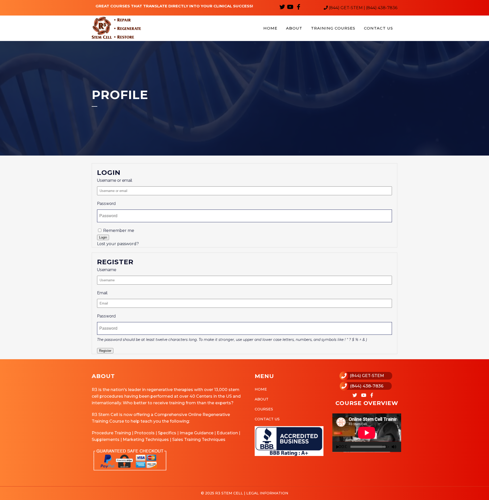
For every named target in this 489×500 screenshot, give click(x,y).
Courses (264, 409)
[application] (366, 432)
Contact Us (267, 419)
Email (102, 292)
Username (106, 269)
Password (106, 203)
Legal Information (266, 493)
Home (261, 389)
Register (105, 351)
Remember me (118, 230)
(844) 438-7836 (367, 385)
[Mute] (394, 447)
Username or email (114, 180)
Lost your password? (118, 243)
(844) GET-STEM (367, 375)
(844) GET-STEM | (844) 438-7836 (362, 7)
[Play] (337, 447)
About (261, 399)
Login (103, 237)
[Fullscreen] (400, 447)
